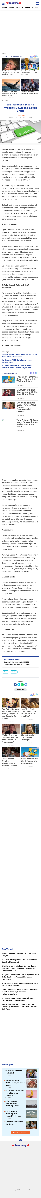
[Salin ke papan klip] (25, 684)
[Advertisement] (20, 30)
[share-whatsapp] (22, 684)
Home (4, 7)
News (11, 7)
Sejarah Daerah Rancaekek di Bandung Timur (11, 1103)
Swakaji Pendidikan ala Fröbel (13, 1072)
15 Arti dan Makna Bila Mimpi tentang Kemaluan (14, 1093)
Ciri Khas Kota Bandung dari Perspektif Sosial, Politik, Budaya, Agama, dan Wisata (13, 1113)
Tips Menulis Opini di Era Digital (14, 1123)
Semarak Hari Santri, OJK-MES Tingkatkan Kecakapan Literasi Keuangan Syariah (17, 663)
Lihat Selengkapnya (20, 1133)
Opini (27, 7)
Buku (5, 672)
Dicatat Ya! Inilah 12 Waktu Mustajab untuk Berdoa (15, 1082)
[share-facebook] (15, 684)
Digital (14, 672)
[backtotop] (21, 1141)
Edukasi (19, 7)
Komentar (21, 689)
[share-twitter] (18, 684)
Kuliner (35, 7)
